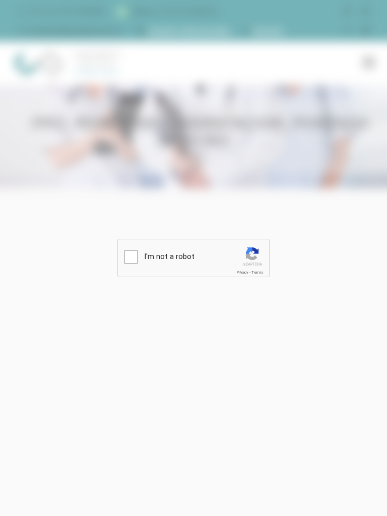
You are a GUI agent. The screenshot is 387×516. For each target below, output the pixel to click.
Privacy (242, 272)
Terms (257, 272)
